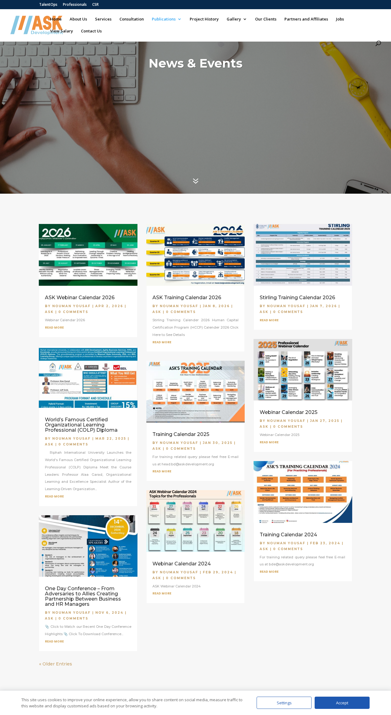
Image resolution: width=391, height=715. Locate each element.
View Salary (61, 31)
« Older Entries (55, 664)
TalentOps (48, 5)
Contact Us (91, 31)
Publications (164, 19)
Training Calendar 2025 (180, 434)
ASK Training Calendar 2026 (186, 297)
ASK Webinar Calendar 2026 (80, 297)
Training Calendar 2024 (288, 535)
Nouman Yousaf (71, 306)
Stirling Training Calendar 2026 (297, 297)
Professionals (75, 5)
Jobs (340, 19)
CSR (95, 5)
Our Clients (265, 19)
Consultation (131, 19)
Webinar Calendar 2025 (288, 412)
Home (56, 19)
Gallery (234, 19)
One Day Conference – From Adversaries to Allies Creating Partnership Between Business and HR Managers (83, 596)
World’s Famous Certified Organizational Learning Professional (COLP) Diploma (81, 425)
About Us (78, 19)
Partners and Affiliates (306, 19)
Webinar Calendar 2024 (181, 564)
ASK (49, 312)
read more (54, 327)
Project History (204, 19)
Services (103, 19)
